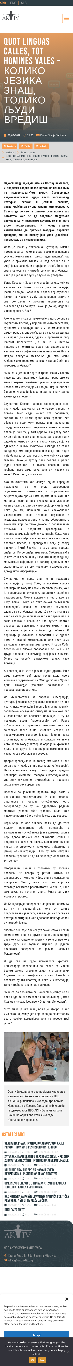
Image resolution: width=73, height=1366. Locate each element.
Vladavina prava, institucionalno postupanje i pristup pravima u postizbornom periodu (34, 1145)
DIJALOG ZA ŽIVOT (14, 1210)
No (42, 1360)
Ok (33, 1360)
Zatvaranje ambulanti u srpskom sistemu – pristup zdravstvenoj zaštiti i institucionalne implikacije (36, 1158)
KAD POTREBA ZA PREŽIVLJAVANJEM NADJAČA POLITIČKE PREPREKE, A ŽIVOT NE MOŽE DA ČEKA (36, 1198)
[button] (67, 1299)
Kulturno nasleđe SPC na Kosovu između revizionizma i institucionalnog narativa (30, 1172)
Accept (37, 1335)
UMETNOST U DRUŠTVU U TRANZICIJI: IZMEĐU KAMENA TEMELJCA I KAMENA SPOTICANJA (35, 1185)
